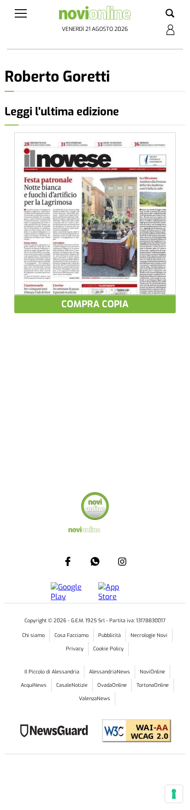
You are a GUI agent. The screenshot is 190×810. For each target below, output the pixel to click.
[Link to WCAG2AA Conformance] (133, 731)
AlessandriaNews (109, 671)
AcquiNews (34, 685)
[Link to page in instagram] (122, 561)
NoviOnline (152, 671)
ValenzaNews (94, 698)
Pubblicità (109, 635)
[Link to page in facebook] (68, 561)
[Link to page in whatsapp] (95, 561)
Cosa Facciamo (71, 635)
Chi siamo (33, 635)
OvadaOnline (112, 685)
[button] (170, 14)
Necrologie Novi (149, 635)
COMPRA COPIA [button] (95, 304)
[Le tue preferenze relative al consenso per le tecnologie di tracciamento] (174, 794)
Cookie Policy (108, 648)
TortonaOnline (153, 685)
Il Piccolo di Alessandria (51, 671)
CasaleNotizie (72, 685)
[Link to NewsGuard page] (57, 732)
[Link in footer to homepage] (95, 507)
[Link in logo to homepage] (94, 15)
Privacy (74, 648)
